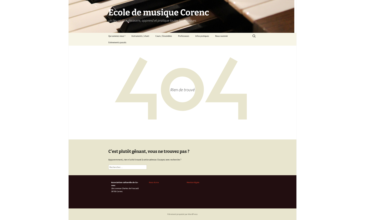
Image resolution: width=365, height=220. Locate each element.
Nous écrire (154, 182)
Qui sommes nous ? (116, 36)
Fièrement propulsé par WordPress (182, 214)
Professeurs (183, 36)
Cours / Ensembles (163, 36)
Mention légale (193, 182)
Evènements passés (117, 42)
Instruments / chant (140, 36)
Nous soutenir (221, 36)
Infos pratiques (202, 36)
